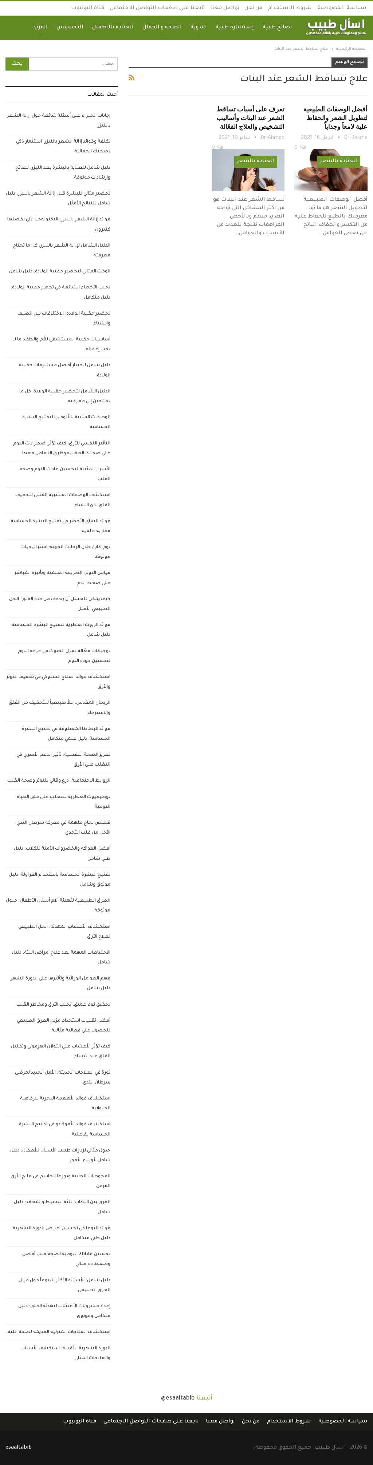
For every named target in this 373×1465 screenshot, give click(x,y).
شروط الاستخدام (290, 8)
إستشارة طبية (235, 28)
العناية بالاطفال (113, 28)
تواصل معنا (224, 8)
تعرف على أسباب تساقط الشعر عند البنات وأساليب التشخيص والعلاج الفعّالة (250, 117)
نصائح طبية (277, 28)
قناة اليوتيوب (87, 8)
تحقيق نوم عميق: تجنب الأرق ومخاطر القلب (63, 1004)
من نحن (253, 8)
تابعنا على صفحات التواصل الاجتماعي (157, 8)
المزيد (40, 28)
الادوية (199, 28)
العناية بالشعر (339, 161)
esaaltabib (18, 1448)
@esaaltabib (178, 1398)
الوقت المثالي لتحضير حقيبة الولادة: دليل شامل (59, 271)
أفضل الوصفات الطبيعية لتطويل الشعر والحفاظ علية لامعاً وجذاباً (335, 117)
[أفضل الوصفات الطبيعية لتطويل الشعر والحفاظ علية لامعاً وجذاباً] (331, 170)
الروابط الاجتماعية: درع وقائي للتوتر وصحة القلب (58, 780)
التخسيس (69, 28)
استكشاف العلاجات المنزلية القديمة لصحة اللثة (59, 1332)
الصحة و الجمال (162, 28)
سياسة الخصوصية (341, 8)
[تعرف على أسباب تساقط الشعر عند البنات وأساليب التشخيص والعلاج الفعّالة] (248, 170)
